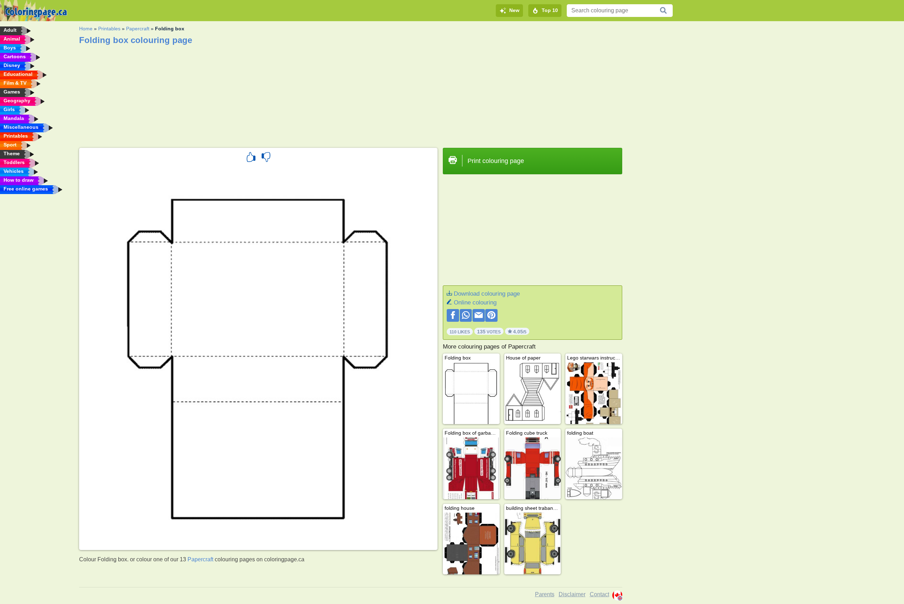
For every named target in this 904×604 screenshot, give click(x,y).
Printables (109, 28)
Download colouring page (487, 293)
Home (86, 28)
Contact (599, 594)
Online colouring (475, 302)
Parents (544, 594)
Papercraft (137, 28)
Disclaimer (572, 594)
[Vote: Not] (265, 158)
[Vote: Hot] (251, 158)
